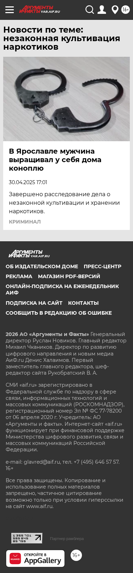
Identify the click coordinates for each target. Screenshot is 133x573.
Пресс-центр (102, 266)
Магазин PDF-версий (69, 276)
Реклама (19, 276)
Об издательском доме (42, 266)
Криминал (25, 221)
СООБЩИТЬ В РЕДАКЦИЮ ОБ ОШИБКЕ (59, 313)
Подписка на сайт (34, 303)
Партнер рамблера (67, 538)
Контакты (83, 303)
